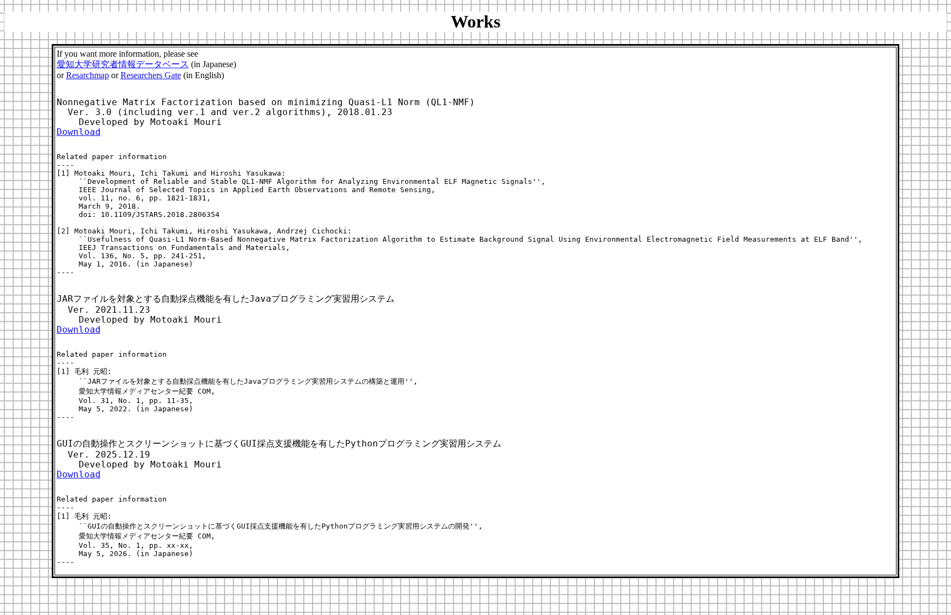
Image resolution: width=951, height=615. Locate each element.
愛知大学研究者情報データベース (123, 64)
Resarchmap (87, 75)
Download (79, 132)
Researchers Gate (151, 75)
